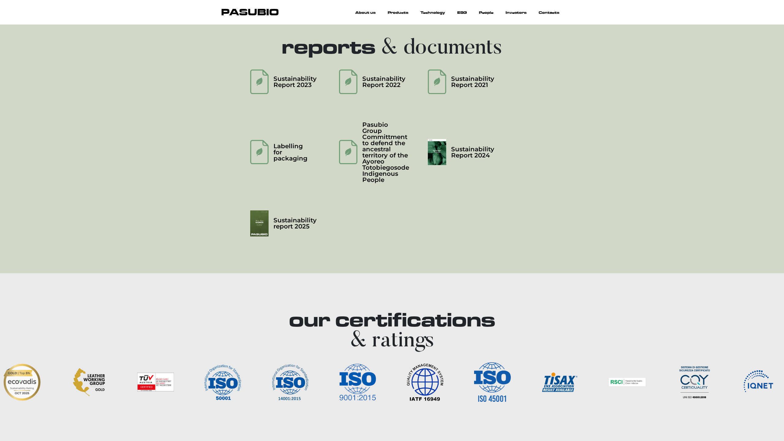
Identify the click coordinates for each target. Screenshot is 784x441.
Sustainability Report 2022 (381, 82)
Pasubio (250, 12)
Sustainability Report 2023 (292, 82)
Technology (432, 12)
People (486, 12)
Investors (516, 12)
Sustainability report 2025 (292, 223)
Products (398, 12)
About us (365, 12)
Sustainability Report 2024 (470, 152)
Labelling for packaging (290, 152)
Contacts (549, 12)
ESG (462, 12)
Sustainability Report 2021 (470, 82)
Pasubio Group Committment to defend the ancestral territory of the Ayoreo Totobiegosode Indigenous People (381, 152)
